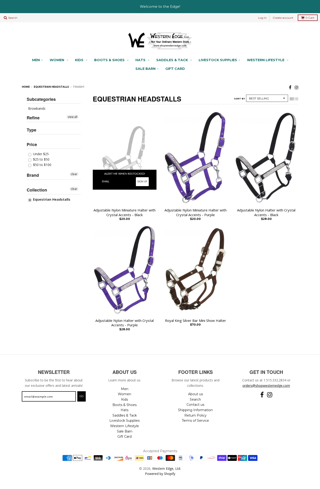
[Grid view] (292, 99)
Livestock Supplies (218, 60)
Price (32, 144)
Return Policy (195, 415)
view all (72, 117)
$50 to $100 (41, 164)
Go (81, 396)
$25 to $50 (40, 159)
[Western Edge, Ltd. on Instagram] (296, 87)
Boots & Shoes (110, 60)
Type (31, 130)
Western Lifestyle (266, 60)
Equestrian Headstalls (51, 86)
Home (26, 86)
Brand (33, 175)
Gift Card (175, 69)
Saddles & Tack (172, 60)
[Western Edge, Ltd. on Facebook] (290, 87)
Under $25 (40, 154)
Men (36, 60)
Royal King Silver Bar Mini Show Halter (195, 320)
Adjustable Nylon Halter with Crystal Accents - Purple (124, 322)
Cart (309, 17)
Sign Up (142, 181)
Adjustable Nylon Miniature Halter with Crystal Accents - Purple (195, 212)
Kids (79, 60)
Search (195, 399)
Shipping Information (195, 410)
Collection (37, 190)
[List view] (296, 99)
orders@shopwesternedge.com (266, 385)
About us (195, 394)
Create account (283, 17)
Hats (140, 60)
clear (74, 174)
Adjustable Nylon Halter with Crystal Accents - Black (266, 212)
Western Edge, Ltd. (166, 468)
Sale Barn (145, 69)
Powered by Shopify (160, 473)
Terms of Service (195, 420)
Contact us (195, 404)
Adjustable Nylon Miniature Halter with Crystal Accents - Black (124, 212)
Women (57, 60)
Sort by (239, 98)
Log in (262, 17)
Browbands (36, 108)
